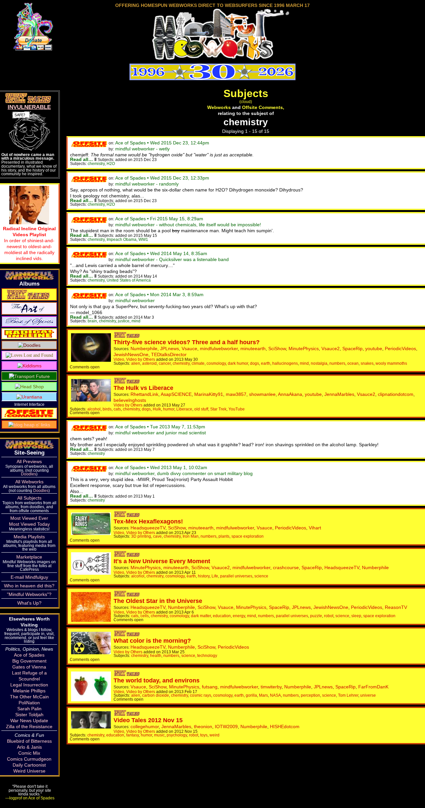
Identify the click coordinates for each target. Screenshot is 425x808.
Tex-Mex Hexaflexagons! (148, 521)
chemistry (96, 163)
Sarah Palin (29, 708)
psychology (177, 735)
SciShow (277, 348)
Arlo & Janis (29, 747)
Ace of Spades (29, 655)
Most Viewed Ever (29, 518)
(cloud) (245, 101)
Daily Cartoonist (29, 765)
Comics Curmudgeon (29, 759)
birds (107, 409)
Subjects (245, 93)
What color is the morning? (152, 640)
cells (144, 616)
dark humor (238, 363)
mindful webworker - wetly (142, 148)
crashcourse (286, 567)
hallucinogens (285, 363)
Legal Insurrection (29, 684)
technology (207, 655)
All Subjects (29, 498)
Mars (263, 695)
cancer (165, 363)
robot (328, 616)
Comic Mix (29, 753)
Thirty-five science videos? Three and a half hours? (187, 342)
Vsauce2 (330, 348)
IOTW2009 (226, 726)
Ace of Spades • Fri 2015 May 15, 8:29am (159, 218)
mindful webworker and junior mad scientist (160, 432)
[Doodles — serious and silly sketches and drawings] (29, 345)
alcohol (94, 409)
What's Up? (29, 603)
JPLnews (169, 348)
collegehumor (144, 726)
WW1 (143, 239)
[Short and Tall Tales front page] (127, 336)
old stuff (201, 409)
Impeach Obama (121, 239)
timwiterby (271, 686)
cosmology (216, 363)
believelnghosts (130, 400)
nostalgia (319, 363)
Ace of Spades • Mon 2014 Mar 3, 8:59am (159, 294)
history (204, 576)
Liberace (184, 409)
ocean (353, 363)
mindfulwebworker (219, 348)
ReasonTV (396, 607)
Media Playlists (29, 536)
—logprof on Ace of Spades (29, 798)
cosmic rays (200, 695)
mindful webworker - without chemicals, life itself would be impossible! (188, 224)
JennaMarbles (339, 394)
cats (117, 409)
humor (168, 409)
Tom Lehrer (348, 695)
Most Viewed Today (29, 524)
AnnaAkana (290, 394)
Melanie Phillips (29, 690)
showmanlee (262, 394)
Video (119, 359)
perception (310, 695)
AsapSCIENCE (176, 394)
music (159, 735)
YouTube (236, 409)
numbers (337, 363)
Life (215, 576)
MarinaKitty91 (208, 394)
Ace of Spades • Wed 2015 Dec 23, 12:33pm (162, 178)
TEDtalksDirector (169, 354)
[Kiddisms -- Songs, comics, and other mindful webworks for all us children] (29, 365)
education (222, 616)
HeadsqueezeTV (147, 527)
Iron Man (191, 536)
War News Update (29, 720)
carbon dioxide (155, 695)
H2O (111, 163)
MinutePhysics (304, 348)
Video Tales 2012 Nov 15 (148, 720)
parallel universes (236, 576)
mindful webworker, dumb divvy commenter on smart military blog (184, 473)
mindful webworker (135, 300)
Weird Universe (29, 771)
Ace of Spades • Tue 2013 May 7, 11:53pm (160, 426)
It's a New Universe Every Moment (162, 561)
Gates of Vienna (29, 667)
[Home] (212, 57)
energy (239, 616)
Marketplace (29, 557)
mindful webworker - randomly (147, 184)
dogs (254, 363)
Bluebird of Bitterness (29, 741)
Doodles (28, 474)
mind (135, 321)
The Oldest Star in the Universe (158, 601)
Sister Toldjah (29, 714)
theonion (203, 726)
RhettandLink (144, 394)
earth (265, 363)
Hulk (157, 409)
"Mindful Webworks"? (29, 594)
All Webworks (29, 481)
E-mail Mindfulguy (29, 577)
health (155, 655)
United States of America (129, 280)
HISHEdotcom (284, 726)
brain (92, 321)
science (261, 576)
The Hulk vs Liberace (143, 388)
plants (223, 536)
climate (198, 363)
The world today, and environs (157, 680)
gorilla (251, 695)
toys (204, 735)
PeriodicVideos (400, 348)
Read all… (81, 159)
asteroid (149, 363)
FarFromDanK (373, 686)
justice (123, 321)
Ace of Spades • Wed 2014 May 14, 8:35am (161, 253)
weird (214, 735)
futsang (209, 686)
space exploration (247, 536)
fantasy (132, 735)
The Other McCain (29, 696)
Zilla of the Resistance (29, 726)
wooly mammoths (391, 363)
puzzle (316, 616)
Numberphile (143, 348)
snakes (367, 363)
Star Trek (218, 409)
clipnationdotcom (395, 394)
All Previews (29, 461)
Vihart (315, 527)
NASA (275, 695)
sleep (356, 616)
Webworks (219, 107)
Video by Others (140, 359)
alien (135, 363)
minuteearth (253, 348)
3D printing (141, 536)
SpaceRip (352, 348)
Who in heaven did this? (29, 585)
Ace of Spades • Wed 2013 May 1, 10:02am (161, 467)
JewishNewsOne (131, 354)
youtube (373, 348)
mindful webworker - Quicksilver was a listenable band (172, 259)
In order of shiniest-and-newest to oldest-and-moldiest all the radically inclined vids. (29, 243)
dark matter (201, 616)
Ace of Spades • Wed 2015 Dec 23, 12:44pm (162, 142)
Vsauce (189, 348)
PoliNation (29, 702)
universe (368, 695)
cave (157, 536)
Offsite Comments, (263, 107)
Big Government (29, 661)
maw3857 (236, 394)
